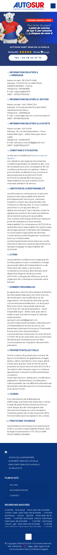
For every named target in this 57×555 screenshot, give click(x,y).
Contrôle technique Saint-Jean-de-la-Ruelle (27, 510)
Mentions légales (40, 549)
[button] (28, 52)
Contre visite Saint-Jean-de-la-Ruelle (23, 512)
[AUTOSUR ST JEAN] (28, 5)
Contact (14, 495)
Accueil (14, 485)
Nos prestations (19, 490)
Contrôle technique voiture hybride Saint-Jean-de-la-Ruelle (28, 515)
